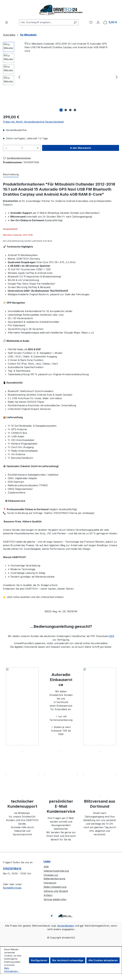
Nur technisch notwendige (67, 960)
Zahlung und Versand (56, 891)
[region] (61, 77)
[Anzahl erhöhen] (38, 148)
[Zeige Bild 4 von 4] (75, 110)
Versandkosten (65, 925)
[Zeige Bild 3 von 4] (70, 110)
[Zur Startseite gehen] (61, 10)
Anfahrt (48, 895)
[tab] (11, 174)
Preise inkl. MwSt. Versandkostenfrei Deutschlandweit (33, 121)
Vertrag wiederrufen (55, 899)
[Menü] (6, 22)
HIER (111, 636)
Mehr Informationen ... (11, 970)
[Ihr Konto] (98, 22)
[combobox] (45, 22)
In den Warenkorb (80, 147)
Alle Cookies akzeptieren (103, 960)
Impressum (50, 882)
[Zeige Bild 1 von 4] (61, 110)
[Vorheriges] (19, 77)
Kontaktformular (12, 887)
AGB (46, 866)
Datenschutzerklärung (56, 870)
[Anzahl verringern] (6, 148)
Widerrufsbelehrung (55, 886)
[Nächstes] (116, 77)
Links (47, 861)
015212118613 (12, 868)
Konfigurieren (39, 960)
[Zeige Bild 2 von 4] (66, 110)
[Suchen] (75, 22)
